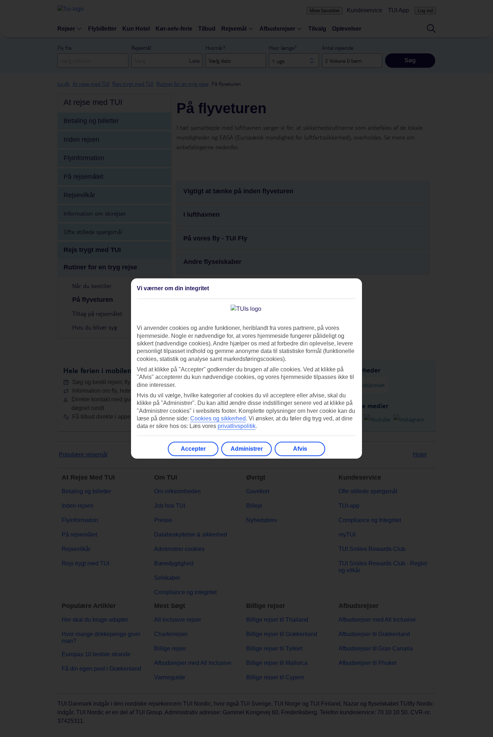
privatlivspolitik (237, 426)
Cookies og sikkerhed (218, 418)
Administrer (247, 449)
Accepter (193, 449)
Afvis (300, 449)
